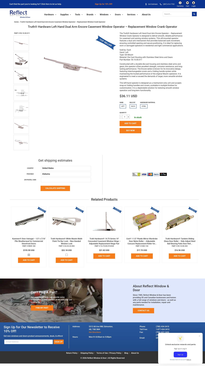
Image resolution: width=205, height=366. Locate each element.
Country (30, 168)
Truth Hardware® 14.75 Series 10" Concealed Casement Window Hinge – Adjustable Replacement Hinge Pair (104, 241)
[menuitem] (50, 14)
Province (30, 174)
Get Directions (95, 332)
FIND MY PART (42, 308)
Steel (144, 106)
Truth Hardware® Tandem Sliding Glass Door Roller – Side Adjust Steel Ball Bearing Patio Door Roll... (179, 241)
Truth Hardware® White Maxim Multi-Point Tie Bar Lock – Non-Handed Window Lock (67, 241)
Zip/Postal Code (30, 180)
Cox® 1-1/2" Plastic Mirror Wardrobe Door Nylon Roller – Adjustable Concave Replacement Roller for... (142, 241)
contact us (143, 310)
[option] (73, 65)
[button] (130, 123)
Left (123, 106)
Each (133, 106)
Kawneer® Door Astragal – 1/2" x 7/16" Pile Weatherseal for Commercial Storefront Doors (29, 241)
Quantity (123, 113)
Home (16, 22)
